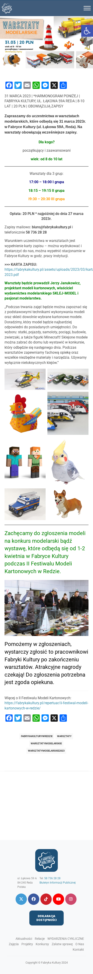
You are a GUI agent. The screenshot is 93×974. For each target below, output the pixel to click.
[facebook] (33, 899)
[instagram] (71, 899)
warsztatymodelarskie (46, 743)
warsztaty (64, 736)
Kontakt (78, 949)
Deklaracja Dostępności (46, 918)
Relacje (40, 938)
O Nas (79, 944)
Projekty (27, 944)
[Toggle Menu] (87, 8)
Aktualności (24, 938)
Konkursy (42, 944)
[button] (87, 31)
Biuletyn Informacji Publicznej (58, 882)
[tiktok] (46, 899)
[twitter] (21, 899)
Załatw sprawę (62, 944)
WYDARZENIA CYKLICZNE (65, 938)
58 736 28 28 (52, 878)
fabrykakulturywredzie (37, 736)
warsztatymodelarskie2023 (46, 750)
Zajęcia (14, 944)
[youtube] (58, 899)
